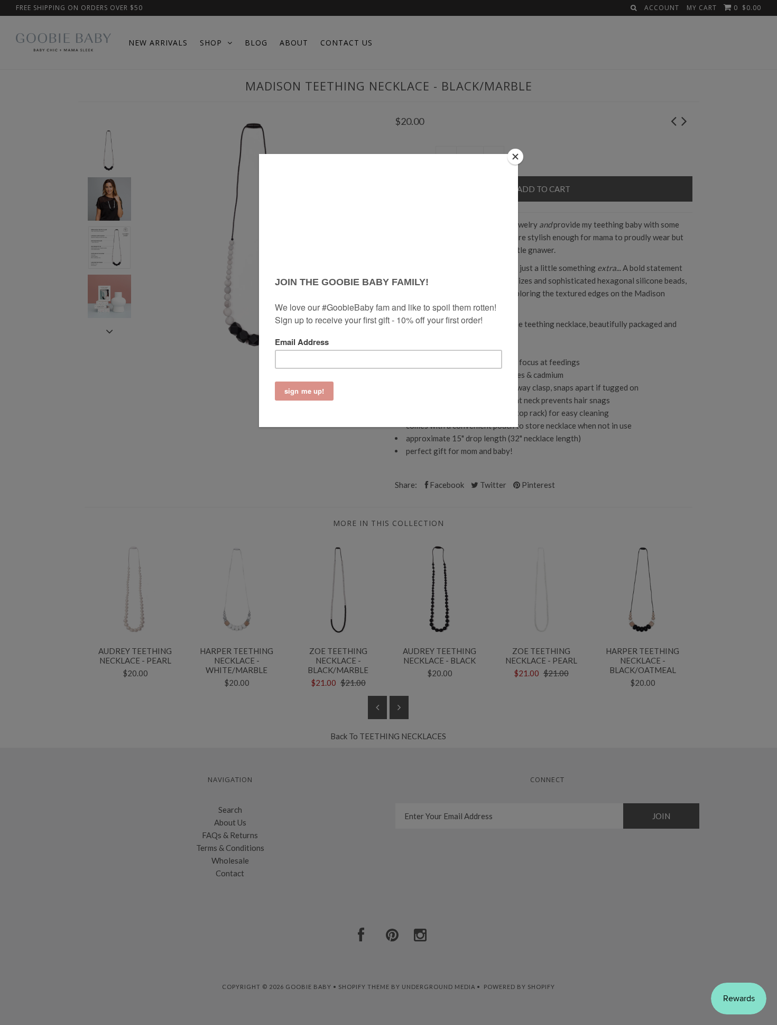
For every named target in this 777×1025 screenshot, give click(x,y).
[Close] (515, 157)
